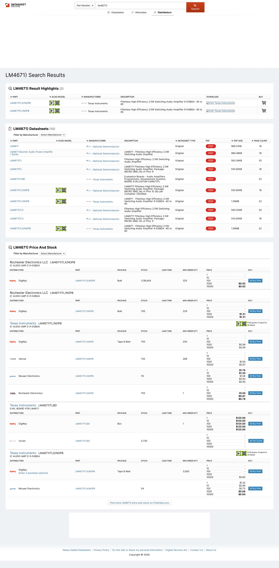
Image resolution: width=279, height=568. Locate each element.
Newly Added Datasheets (77, 550)
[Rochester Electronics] (14, 393)
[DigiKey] (14, 280)
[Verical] (14, 359)
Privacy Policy (101, 550)
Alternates (140, 12)
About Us (211, 550)
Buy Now (256, 280)
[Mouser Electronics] (14, 376)
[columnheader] (28, 97)
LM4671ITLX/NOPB (20, 102)
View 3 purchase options (33, 473)
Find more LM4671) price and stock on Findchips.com (139, 502)
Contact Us (196, 550)
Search (195, 8)
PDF (210, 146)
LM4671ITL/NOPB (19, 110)
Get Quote (257, 440)
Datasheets (117, 12)
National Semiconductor (105, 146)
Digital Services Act (176, 550)
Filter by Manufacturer (26, 134)
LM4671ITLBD (82, 423)
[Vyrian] (14, 441)
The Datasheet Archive (16, 5)
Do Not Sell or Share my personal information (137, 550)
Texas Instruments (102, 179)
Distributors (164, 12)
